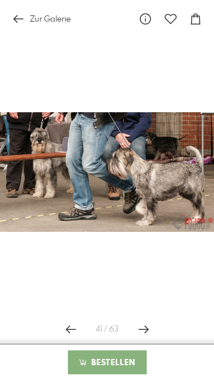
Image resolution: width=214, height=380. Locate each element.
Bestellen (111, 363)
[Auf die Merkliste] (170, 19)
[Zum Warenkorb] (196, 19)
